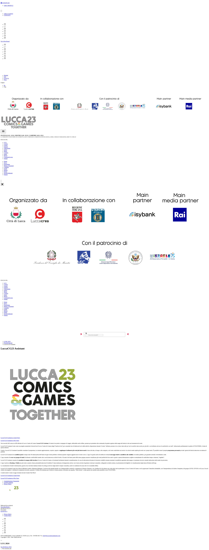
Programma (7, 164)
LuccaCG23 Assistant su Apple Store (10, 437)
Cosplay (6, 152)
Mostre (6, 170)
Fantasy (6, 147)
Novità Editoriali (8, 173)
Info (5, 77)
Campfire (6, 167)
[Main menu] (3, 131)
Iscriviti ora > (4, 511)
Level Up (6, 78)
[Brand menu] (1, 11)
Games (6, 145)
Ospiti (5, 168)
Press (5, 80)
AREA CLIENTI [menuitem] (8, 13)
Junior (5, 149)
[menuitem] (5, 24)
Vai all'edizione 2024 (6, 547)
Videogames (7, 148)
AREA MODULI (8, 5)
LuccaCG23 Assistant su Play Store (10, 440)
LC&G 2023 (7, 341)
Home (5, 161)
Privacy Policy (7, 484)
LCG (5, 142)
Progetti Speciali (8, 343)
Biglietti (6, 75)
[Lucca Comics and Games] (21, 19)
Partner (6, 174)
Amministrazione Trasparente (11, 481)
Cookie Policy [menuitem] (7, 515)
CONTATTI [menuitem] (7, 15)
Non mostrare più (6, 548)
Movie (5, 155)
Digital (5, 158)
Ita (4, 85)
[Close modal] (1, 540)
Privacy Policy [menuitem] (7, 514)
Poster (5, 171)
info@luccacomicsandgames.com (51, 535)
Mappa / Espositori (9, 166)
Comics (6, 144)
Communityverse (8, 157)
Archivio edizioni (8, 482)
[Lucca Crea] (4, 9)
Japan (5, 154)
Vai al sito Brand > (5, 507)
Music (5, 151)
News (5, 163)
